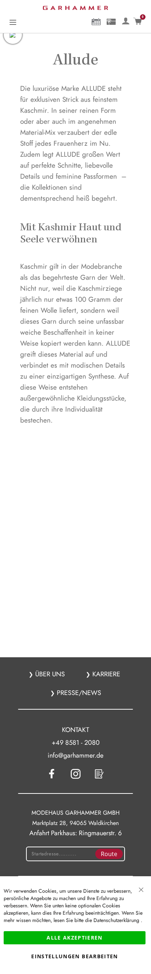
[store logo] (75, 8)
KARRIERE (105, 674)
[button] (126, 19)
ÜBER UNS (50, 674)
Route (109, 854)
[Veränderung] (127, 19)
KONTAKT (75, 730)
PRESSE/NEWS (78, 693)
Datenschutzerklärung (117, 920)
